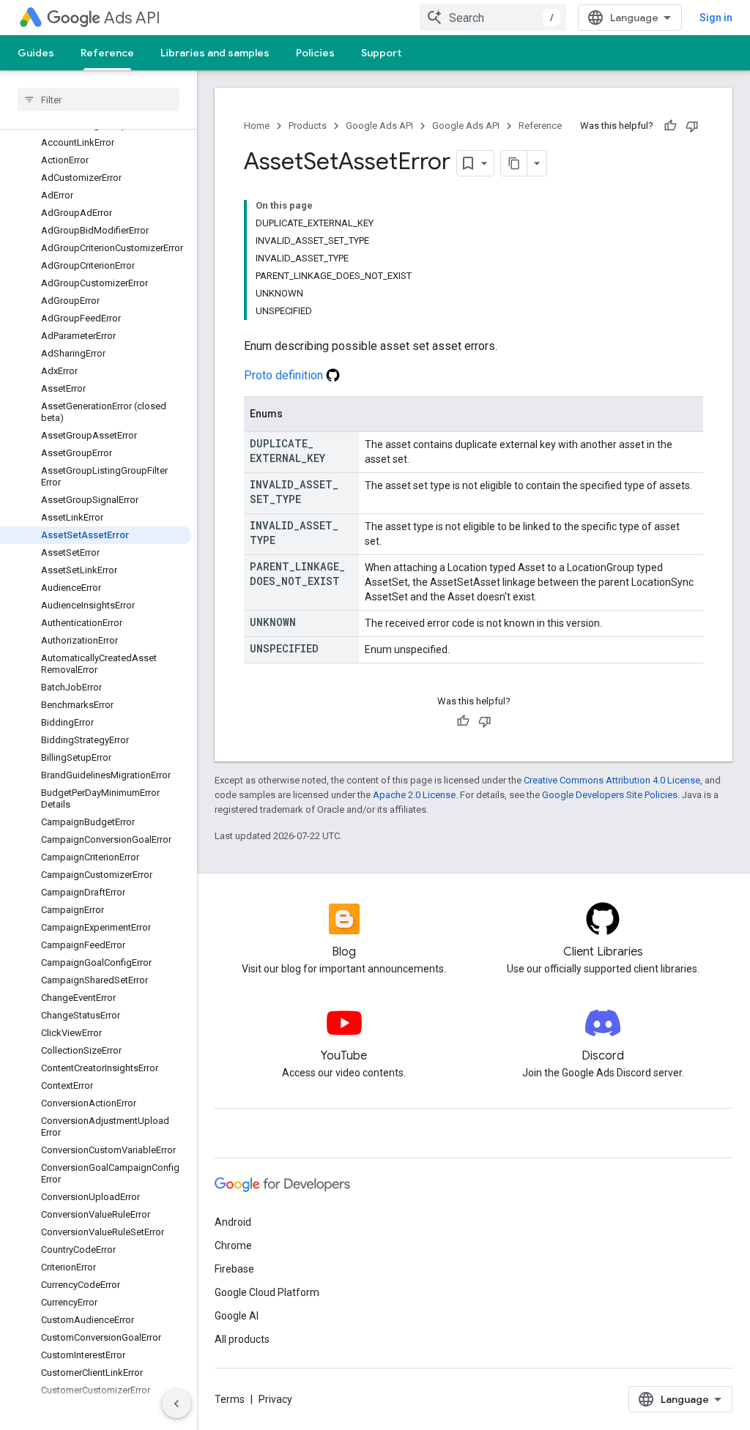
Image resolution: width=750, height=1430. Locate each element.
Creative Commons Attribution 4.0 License (612, 780)
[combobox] (493, 17)
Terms (230, 1399)
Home (257, 125)
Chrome (233, 1245)
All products (242, 1339)
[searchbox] (98, 99)
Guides (36, 52)
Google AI (237, 1316)
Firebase (234, 1269)
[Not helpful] (692, 126)
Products (308, 125)
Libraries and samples (215, 52)
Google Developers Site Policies (609, 794)
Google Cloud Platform (267, 1292)
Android (233, 1222)
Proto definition (285, 375)
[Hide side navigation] (176, 1403)
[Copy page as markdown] (514, 163)
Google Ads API (379, 125)
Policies (315, 52)
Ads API (132, 18)
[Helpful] (670, 126)
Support (381, 52)
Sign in (715, 17)
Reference (107, 52)
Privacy (275, 1399)
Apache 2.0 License (414, 794)
